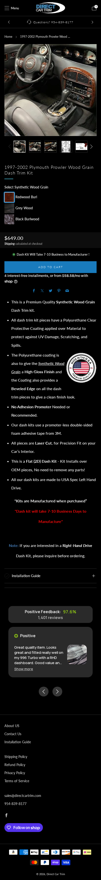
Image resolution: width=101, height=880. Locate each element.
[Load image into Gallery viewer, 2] (35, 147)
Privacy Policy (14, 773)
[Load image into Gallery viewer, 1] (19, 147)
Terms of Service (16, 781)
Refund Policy (14, 765)
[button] (23, 668)
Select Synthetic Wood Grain (26, 187)
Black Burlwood (27, 219)
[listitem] (50, 22)
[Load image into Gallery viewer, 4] (66, 147)
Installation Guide (17, 742)
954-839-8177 (15, 804)
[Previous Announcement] (9, 22)
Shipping (9, 244)
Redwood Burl (26, 197)
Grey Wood (24, 208)
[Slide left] (10, 146)
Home (8, 36)
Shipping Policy (15, 757)
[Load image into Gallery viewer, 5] (82, 147)
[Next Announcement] (92, 22)
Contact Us (12, 734)
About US (11, 726)
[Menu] (6, 8)
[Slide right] (91, 146)
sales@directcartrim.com (22, 795)
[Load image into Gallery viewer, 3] (50, 147)
